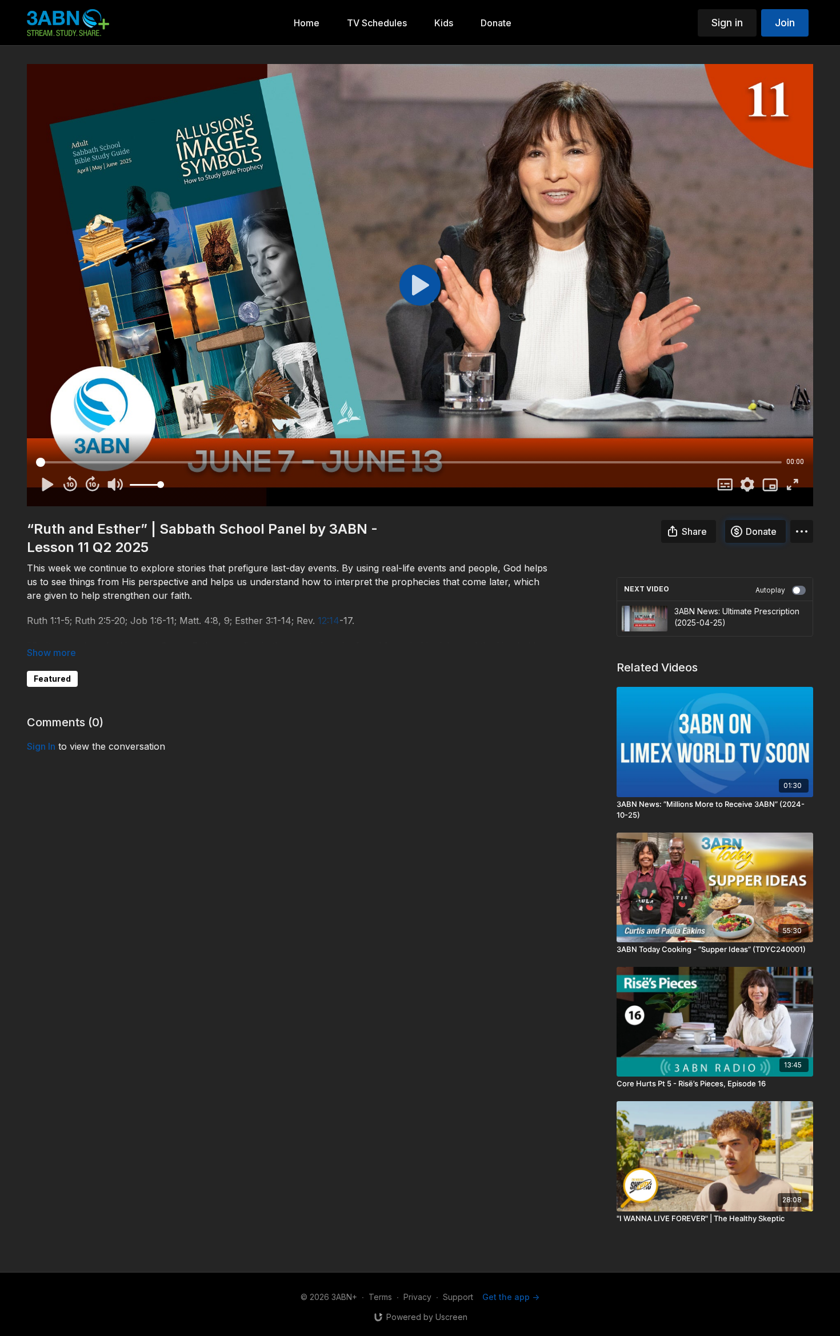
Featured (52, 678)
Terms (380, 1297)
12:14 (328, 620)
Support (458, 1297)
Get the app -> (510, 1297)
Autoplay (770, 590)
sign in (41, 746)
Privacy (417, 1297)
